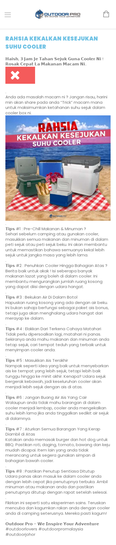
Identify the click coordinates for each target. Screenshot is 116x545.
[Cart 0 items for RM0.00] (103, 14)
